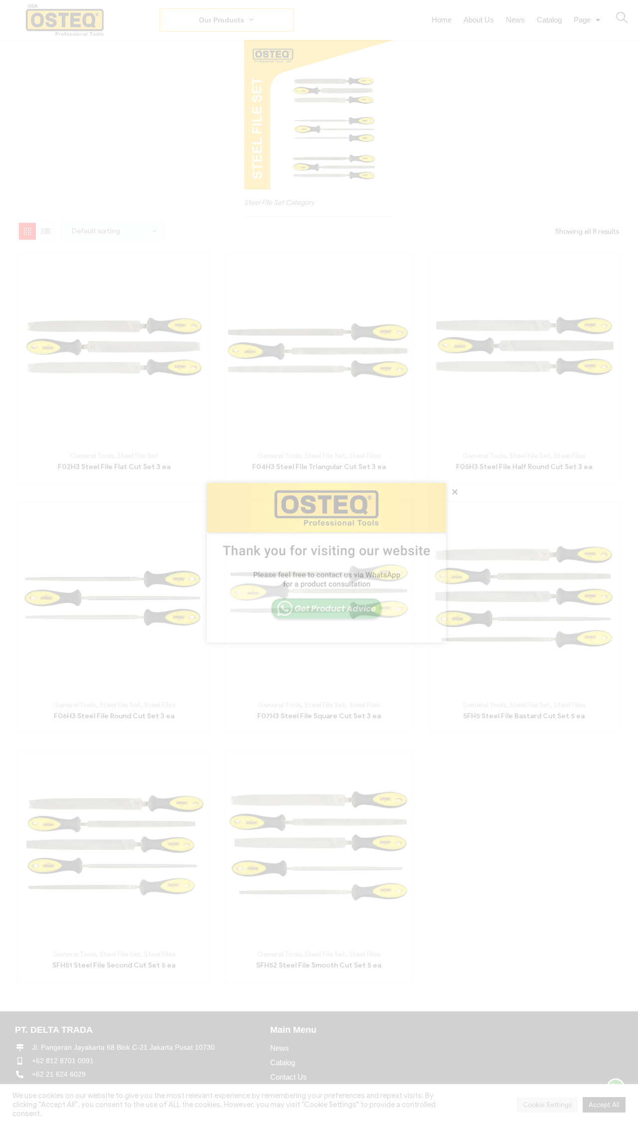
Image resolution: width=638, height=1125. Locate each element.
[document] (319, 562)
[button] (455, 491)
